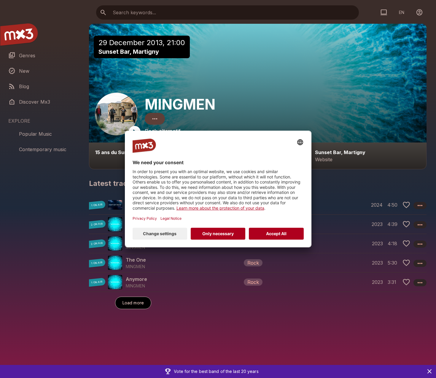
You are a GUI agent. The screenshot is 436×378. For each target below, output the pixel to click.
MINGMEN (180, 104)
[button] (258, 262)
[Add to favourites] (406, 204)
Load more (133, 302)
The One (136, 260)
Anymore (136, 279)
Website (323, 159)
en (401, 12)
